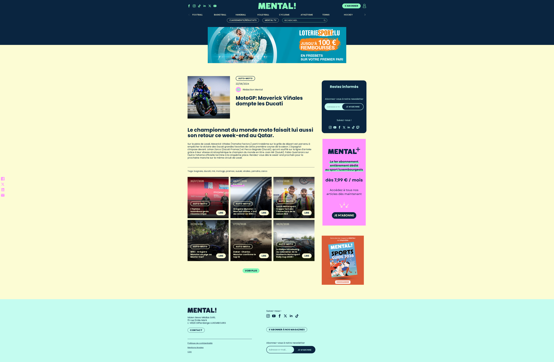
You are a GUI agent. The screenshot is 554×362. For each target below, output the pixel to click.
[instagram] (194, 5)
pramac (230, 171)
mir (213, 171)
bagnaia (198, 171)
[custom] (199, 5)
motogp (220, 171)
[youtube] (215, 5)
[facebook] (189, 5)
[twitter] (209, 5)
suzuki (239, 171)
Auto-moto (245, 78)
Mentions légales (196, 347)
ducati (207, 171)
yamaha (255, 171)
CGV (190, 352)
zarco (264, 171)
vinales (246, 171)
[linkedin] (204, 5)
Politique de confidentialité (200, 343)
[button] (365, 15)
